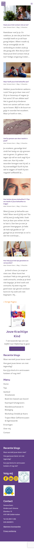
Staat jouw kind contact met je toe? (16, 25)
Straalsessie (10, 395)
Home (6, 384)
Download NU (17, 349)
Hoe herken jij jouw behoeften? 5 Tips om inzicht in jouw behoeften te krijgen (16, 201)
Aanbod (6, 392)
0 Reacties (24, 27)
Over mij (7, 428)
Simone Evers (11, 27)
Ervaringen (8, 424)
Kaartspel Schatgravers (14, 403)
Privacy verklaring (9, 531)
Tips (5, 388)
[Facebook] (5, 478)
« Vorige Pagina (10, 302)
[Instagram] (16, 478)
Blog (18, 27)
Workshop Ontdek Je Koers (16, 414)
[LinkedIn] (10, 478)
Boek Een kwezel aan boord (16, 399)
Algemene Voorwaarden (12, 527)
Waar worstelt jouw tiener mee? (17, 359)
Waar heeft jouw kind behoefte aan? (16, 82)
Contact (6, 432)
